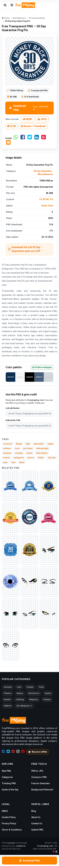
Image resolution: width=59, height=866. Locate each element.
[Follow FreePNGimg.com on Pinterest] (13, 751)
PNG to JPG (37, 771)
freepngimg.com (45, 846)
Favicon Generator (40, 783)
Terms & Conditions (12, 830)
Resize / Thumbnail (34, 126)
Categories (7, 777)
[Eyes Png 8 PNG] (29, 581)
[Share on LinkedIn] (37, 138)
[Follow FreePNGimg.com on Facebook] (3, 751)
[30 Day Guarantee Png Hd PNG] (10, 517)
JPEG (43, 119)
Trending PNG (9, 783)
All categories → (24, 706)
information (42, 453)
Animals (8, 687)
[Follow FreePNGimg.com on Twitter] (8, 751)
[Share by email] (8, 143)
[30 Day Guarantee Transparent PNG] (29, 486)
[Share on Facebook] (23, 138)
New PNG (6, 771)
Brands (7, 699)
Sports (48, 693)
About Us (35, 817)
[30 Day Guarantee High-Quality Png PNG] (48, 517)
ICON (12, 126)
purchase (28, 448)
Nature (20, 693)
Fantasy (47, 699)
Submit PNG (37, 830)
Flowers (7, 693)
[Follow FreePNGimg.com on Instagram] (18, 751)
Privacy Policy (9, 823)
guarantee (39, 444)
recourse (7, 444)
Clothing (20, 699)
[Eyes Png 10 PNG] (29, 613)
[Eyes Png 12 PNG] (48, 581)
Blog (33, 811)
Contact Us (36, 823)
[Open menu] (11, 5)
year (5, 462)
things (19, 444)
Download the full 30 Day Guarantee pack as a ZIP (25, 249)
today (50, 444)
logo (28, 444)
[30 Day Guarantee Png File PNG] (10, 549)
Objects (7, 706)
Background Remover (42, 790)
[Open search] (5, 5)
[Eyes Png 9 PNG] (10, 581)
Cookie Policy (9, 817)
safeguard (19, 457)
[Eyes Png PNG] (48, 549)
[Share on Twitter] (30, 138)
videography (42, 448)
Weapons (33, 699)
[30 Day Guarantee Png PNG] (10, 486)
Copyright (11, 843)
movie (29, 453)
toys (13, 462)
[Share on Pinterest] (44, 138)
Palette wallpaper (43, 367)
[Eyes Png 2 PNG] (10, 645)
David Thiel (47, 205)
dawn (21, 462)
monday (19, 453)
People (30, 687)
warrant (51, 457)
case (17, 448)
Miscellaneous (45, 174)
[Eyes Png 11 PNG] (10, 613)
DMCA (5, 811)
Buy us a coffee (39, 752)
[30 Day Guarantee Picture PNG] (29, 549)
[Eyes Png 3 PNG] (48, 613)
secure (30, 457)
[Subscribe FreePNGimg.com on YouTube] (22, 751)
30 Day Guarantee (43, 171)
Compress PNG (39, 777)
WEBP (28, 119)
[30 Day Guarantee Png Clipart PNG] (48, 486)
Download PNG (30, 107)
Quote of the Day (10, 790)
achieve (7, 448)
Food (41, 687)
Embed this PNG (13, 420)
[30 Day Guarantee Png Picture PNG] (29, 517)
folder (41, 457)
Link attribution (12, 408)
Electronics (33, 693)
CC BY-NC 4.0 (46, 199)
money (6, 457)
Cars (19, 687)
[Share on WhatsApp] (16, 138)
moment (7, 453)
